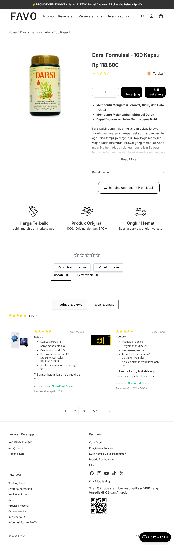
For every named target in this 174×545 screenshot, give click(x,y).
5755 (97, 411)
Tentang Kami (16, 483)
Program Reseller (18, 505)
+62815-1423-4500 (20, 442)
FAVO (21, 535)
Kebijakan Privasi (18, 494)
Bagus (38, 337)
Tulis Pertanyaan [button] (74, 267)
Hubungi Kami (16, 454)
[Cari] (142, 16)
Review (121, 337)
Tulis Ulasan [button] (110, 267)
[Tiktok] (114, 473)
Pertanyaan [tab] (85, 275)
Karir (11, 500)
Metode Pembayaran (101, 459)
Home (12, 32)
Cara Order (96, 442)
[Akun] (151, 16)
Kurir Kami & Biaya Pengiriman (107, 454)
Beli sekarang (156, 92)
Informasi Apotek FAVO (22, 522)
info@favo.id (16, 448)
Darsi (23, 32)
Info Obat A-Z (16, 516)
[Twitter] (121, 473)
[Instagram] (99, 473)
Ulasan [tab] (58, 275)
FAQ (91, 465)
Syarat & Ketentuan (20, 488)
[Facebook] (91, 473)
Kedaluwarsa (101, 172)
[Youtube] (106, 473)
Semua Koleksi (17, 511)
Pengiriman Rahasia (101, 448)
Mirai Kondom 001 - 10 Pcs (131, 388)
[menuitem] (118, 16)
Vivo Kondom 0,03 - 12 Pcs (49, 391)
